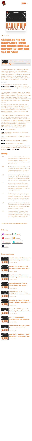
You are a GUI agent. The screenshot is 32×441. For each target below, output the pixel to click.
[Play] (10, 63)
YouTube (16, 149)
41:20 (3, 143)
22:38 (3, 141)
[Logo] (4, 3)
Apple (3, 86)
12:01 (2, 136)
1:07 (2, 132)
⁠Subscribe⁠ (4, 82)
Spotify (11, 86)
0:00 (2, 129)
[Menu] (30, 3)
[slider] (20, 63)
